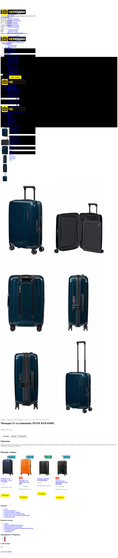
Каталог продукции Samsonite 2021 (14, 513)
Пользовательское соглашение (13, 526)
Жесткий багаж (19, 419)
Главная (3, 419)
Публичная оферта (9, 529)
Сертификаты (8, 531)
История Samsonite (9, 510)
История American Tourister (12, 512)
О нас (6, 509)
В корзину (5, 495)
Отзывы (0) (22, 436)
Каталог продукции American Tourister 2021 (17, 515)
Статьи (6, 523)
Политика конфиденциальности (13, 525)
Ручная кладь (10, 419)
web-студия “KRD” (6, 551)
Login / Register (15, 77)
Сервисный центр (9, 517)
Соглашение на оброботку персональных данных (18, 528)
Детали (14, 436)
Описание (6, 436)
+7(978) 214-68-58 (6, 25)
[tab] (6, 436)
